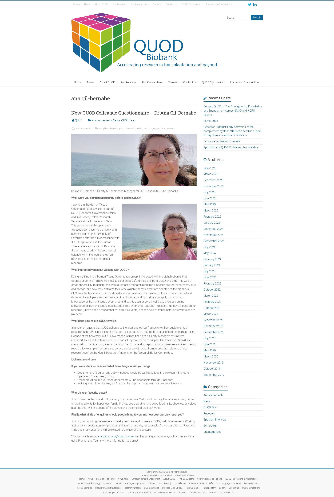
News (87, 4)
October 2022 (212, 289)
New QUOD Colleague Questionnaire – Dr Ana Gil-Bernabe (133, 113)
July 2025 (209, 192)
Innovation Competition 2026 (192, 492)
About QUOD (101, 4)
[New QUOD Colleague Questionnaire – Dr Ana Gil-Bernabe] (134, 135)
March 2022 (211, 295)
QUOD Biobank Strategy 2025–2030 (95, 483)
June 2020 (210, 344)
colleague (117, 128)
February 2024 (212, 259)
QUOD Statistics (151, 488)
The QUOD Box (192, 488)
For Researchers (140, 4)
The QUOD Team (186, 479)
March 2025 (211, 210)
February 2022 (212, 301)
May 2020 (210, 350)
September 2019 (214, 374)
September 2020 (214, 332)
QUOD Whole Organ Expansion (130, 483)
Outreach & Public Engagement (146, 479)
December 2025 (213, 180)
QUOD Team (128, 120)
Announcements (102, 120)
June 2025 (210, 198)
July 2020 (209, 338)
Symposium (211, 425)
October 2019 (212, 368)
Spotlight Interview (215, 419)
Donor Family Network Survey (222, 141)
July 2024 (209, 247)
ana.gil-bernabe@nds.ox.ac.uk (115, 436)
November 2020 (214, 326)
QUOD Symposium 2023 (139, 492)
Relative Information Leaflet (201, 483)
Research (209, 413)
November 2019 (214, 362)
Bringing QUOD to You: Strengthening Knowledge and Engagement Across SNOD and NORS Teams (233, 110)
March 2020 (211, 356)
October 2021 (212, 307)
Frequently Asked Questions (108, 488)
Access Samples (84, 488)
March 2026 (211, 174)
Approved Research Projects (209, 479)
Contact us (172, 4)
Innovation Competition (219, 4)
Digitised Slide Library (172, 488)
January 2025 (212, 222)
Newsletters (123, 479)
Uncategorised (212, 431)
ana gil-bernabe (105, 128)
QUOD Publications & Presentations (241, 479)
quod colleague (148, 128)
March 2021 (211, 314)
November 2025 (214, 186)
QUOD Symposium (192, 4)
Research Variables (132, 488)
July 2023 (209, 271)
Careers (157, 4)
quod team (161, 128)
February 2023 (212, 283)
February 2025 (212, 216)
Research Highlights (105, 479)
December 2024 (213, 228)
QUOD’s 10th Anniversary (159, 483)
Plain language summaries (229, 483)
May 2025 (210, 204)
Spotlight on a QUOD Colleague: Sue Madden (231, 147)
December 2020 (213, 320)
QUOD (78, 120)
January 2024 (212, 265)
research (171, 128)
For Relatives (120, 4)
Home (76, 4)
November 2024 (214, 235)
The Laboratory (209, 488)
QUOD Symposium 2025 (113, 492)
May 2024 (210, 253)
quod (138, 128)
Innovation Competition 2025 (222, 492)
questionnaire (129, 128)
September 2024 (214, 241)
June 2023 (210, 277)
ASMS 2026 (211, 121)
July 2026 (209, 168)
